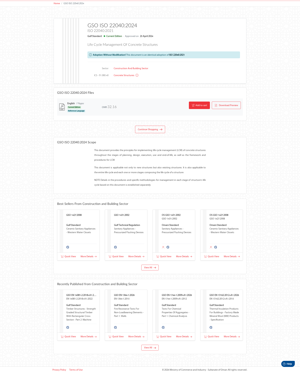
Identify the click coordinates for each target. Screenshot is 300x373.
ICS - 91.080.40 (101, 75)
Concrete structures (124, 75)
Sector (105, 68)
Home (57, 3)
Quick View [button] (70, 256)
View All (149, 267)
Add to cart (200, 105)
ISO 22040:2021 (177, 54)
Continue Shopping (149, 129)
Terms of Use (76, 369)
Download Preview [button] (227, 105)
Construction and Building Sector (131, 68)
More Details (87, 256)
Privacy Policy (59, 369)
